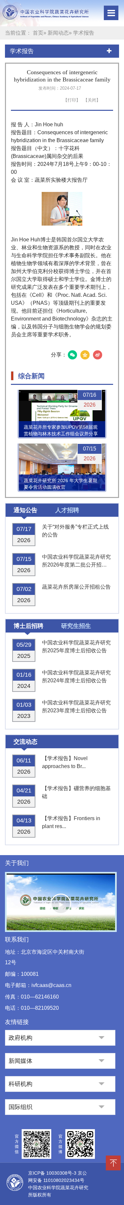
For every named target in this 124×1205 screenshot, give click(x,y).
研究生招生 (76, 626)
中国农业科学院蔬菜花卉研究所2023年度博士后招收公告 (76, 706)
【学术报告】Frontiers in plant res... (71, 822)
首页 (38, 33)
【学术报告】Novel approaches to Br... (65, 762)
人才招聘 (67, 510)
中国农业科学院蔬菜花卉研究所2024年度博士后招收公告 (76, 676)
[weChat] (72, 355)
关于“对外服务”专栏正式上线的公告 (75, 531)
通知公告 (25, 510)
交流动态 (25, 741)
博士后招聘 (28, 626)
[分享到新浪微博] (98, 355)
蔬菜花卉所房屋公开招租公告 (76, 587)
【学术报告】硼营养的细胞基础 (76, 792)
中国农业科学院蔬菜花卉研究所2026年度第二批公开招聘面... (76, 561)
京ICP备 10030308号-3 (53, 1173)
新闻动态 (58, 33)
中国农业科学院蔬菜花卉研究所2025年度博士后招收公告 (76, 646)
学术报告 (22, 51)
